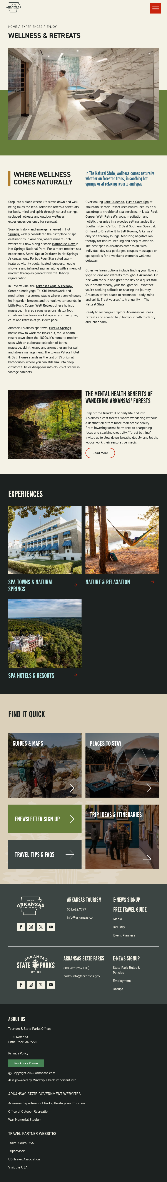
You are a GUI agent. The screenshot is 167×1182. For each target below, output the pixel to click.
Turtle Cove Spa (137, 202)
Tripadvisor (16, 1151)
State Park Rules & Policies (126, 970)
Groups (118, 989)
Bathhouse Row (63, 244)
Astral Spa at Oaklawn (41, 253)
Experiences (32, 27)
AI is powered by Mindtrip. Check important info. (42, 1080)
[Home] (13, 8)
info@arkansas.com (81, 917)
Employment (122, 980)
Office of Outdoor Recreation (28, 1111)
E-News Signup (126, 899)
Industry (119, 927)
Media (117, 919)
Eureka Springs (60, 328)
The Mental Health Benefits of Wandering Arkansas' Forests (119, 397)
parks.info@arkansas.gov (81, 976)
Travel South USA (21, 1143)
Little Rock (150, 211)
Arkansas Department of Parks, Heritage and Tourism (46, 1103)
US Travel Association (24, 1159)
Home (12, 27)
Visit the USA (17, 1167)
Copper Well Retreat (39, 305)
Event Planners (124, 935)
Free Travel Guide (130, 909)
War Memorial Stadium (25, 1119)
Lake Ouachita (114, 202)
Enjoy (52, 27)
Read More (103, 454)
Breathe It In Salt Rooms (119, 231)
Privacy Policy (18, 1053)
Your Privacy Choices (26, 1063)
